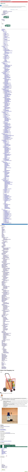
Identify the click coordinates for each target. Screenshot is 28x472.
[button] (16, 9)
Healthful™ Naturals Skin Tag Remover (5, 426)
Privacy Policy (3, 465)
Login (4, 20)
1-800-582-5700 (4, 14)
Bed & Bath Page (5, 63)
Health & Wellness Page (6, 140)
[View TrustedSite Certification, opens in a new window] (3, 470)
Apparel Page (4, 161)
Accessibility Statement (3, 0)
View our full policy (8, 432)
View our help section (2, 429)
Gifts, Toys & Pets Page (6, 180)
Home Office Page (5, 134)
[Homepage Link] (7, 26)
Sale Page (4, 209)
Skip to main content (8, 0)
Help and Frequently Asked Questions (7, 11)
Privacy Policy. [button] (19, 7)
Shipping (3, 450)
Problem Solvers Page (5, 112)
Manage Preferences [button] (13, 9)
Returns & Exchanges (5, 12)
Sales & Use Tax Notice (4, 466)
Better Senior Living (4, 453)
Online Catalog (3, 452)
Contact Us (3, 449)
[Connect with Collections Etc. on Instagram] (6, 456)
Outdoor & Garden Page (6, 89)
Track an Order (5, 13)
